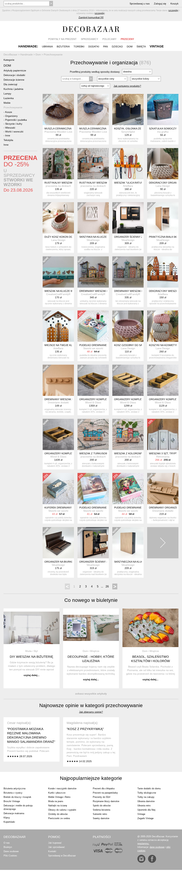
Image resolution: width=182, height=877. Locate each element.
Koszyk (174, 3)
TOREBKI (79, 46)
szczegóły (173, 10)
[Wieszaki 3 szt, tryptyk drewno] (162, 434)
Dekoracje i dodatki (14, 75)
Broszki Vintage (12, 801)
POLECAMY (109, 39)
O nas (7, 842)
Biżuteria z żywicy (13, 792)
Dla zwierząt (10, 84)
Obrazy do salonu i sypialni (62, 809)
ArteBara (128, 185)
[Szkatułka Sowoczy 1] (162, 109)
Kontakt (52, 851)
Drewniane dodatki (58, 402)
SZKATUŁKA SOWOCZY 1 (164, 128)
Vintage (141, 814)
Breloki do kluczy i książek (17, 797)
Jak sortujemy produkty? (127, 86)
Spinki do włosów (102, 805)
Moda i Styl (31, 651)
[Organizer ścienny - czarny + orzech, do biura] (93, 542)
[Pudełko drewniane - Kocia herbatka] (93, 488)
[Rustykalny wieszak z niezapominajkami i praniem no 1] (93, 163)
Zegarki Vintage (145, 818)
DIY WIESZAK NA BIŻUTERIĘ (31, 656)
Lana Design (163, 185)
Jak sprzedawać (56, 847)
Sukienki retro (100, 814)
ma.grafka (162, 131)
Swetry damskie (101, 818)
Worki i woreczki (14, 131)
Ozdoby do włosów (58, 814)
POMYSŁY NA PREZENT (62, 39)
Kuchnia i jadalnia (13, 89)
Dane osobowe (11, 851)
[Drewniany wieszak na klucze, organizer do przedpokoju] (93, 272)
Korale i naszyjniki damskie (62, 788)
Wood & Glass (93, 402)
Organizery (11, 116)
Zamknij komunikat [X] (91, 17)
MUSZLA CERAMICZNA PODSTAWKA (65, 128)
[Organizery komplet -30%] (93, 380)
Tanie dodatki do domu (149, 788)
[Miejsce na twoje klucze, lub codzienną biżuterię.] (58, 326)
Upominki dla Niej (146, 809)
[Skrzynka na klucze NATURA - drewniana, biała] (93, 217)
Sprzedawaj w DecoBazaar (62, 855)
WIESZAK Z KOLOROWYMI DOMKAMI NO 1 (139, 453)
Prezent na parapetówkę (105, 792)
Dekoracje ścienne (14, 79)
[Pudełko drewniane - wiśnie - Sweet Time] (128, 488)
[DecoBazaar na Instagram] (141, 859)
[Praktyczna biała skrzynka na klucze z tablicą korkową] (162, 217)
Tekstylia (8, 140)
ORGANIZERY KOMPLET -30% (97, 399)
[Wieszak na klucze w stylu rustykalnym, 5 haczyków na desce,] (58, 272)
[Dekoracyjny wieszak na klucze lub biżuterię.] (162, 272)
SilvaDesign (93, 240)
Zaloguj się (160, 3)
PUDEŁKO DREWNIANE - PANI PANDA (101, 345)
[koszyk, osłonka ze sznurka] (128, 109)
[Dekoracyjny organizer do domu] (162, 163)
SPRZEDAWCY (89, 39)
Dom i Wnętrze (91, 651)
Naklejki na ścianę (57, 805)
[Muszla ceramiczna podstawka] (58, 109)
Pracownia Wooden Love (58, 131)
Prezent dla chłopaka (103, 788)
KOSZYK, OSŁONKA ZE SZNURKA (134, 128)
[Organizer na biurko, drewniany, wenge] (58, 542)
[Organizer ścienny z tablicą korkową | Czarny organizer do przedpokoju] (128, 217)
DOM (130, 46)
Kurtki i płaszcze (56, 792)
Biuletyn (8, 847)
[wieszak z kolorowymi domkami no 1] (128, 434)
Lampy (7, 93)
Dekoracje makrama (14, 813)
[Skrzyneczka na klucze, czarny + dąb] (128, 542)
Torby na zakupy (145, 797)
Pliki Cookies (10, 855)
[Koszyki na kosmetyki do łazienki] (162, 326)
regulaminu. (143, 843)
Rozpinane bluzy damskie (106, 801)
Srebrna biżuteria (101, 809)
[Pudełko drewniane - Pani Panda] (93, 326)
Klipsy (7, 817)
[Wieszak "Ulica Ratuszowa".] (128, 163)
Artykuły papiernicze (15, 70)
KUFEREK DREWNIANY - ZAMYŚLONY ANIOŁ (70, 507)
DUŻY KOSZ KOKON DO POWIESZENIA (67, 236)
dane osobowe (157, 847)
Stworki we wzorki (93, 348)
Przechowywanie (13, 107)
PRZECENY (127, 39)
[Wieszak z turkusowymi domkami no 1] (93, 434)
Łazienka (9, 98)
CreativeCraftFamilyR (58, 294)
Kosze (8, 112)
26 (107, 586)
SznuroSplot (128, 131)
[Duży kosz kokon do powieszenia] (58, 217)
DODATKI (93, 46)
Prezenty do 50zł (101, 797)
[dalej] (162, 542)
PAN (105, 46)
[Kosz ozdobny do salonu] (128, 326)
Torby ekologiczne (146, 792)
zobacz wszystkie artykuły (91, 693)
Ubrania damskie (146, 801)
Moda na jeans (55, 801)
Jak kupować (55, 842)
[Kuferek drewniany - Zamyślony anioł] (58, 488)
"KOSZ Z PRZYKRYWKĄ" (85, 729)
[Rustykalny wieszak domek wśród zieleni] (58, 163)
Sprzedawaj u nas (140, 3)
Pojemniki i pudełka (16, 119)
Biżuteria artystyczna (14, 788)
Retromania (162, 456)
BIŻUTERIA (63, 46)
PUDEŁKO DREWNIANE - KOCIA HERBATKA (104, 507)
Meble (7, 102)
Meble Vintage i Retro (59, 797)
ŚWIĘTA (141, 46)
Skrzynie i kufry (13, 123)
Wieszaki (10, 127)
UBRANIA (47, 46)
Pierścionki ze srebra (59, 818)
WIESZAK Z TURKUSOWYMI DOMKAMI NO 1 (105, 453)
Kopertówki (9, 822)
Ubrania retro (144, 805)
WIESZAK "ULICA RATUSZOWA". (133, 182)
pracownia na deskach (58, 185)
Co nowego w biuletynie (91, 600)
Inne (7, 135)
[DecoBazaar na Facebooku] (152, 859)
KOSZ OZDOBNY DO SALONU (131, 345)
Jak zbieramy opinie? (91, 711)
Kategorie (9, 59)
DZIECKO (117, 46)
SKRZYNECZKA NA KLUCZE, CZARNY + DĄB (140, 561)
